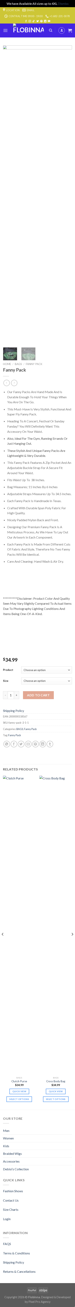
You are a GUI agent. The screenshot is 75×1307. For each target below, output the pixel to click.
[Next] (65, 195)
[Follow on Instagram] (30, 21)
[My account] (61, 30)
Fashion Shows (13, 1191)
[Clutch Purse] (19, 925)
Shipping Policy (13, 710)
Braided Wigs (12, 1153)
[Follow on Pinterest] (41, 21)
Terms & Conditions (16, 1253)
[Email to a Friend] (28, 744)
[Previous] (9, 195)
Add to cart (38, 695)
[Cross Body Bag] (55, 925)
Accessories (11, 1161)
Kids (6, 1146)
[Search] (50, 30)
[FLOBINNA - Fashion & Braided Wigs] (28, 30)
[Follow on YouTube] (49, 21)
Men (6, 1130)
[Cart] (70, 30)
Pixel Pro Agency (39, 1301)
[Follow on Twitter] (37, 21)
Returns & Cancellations (19, 1271)
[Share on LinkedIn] (42, 744)
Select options (19, 1099)
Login (7, 1219)
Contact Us (11, 1200)
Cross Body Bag (55, 1081)
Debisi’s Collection (16, 1169)
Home (7, 364)
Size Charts (10, 1209)
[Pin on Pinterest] (35, 744)
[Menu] (5, 30)
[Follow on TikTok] (33, 21)
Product (8, 669)
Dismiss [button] (63, 3)
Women (8, 1138)
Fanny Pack (34, 364)
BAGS (18, 364)
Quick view (19, 1091)
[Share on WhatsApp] (6, 744)
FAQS (7, 1244)
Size (5, 680)
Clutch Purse (19, 1081)
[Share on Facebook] (14, 744)
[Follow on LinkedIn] (45, 21)
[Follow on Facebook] (26, 21)
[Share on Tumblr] (50, 744)
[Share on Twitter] (21, 744)
